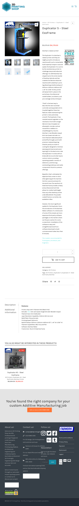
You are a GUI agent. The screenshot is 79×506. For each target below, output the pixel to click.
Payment (62, 446)
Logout (61, 454)
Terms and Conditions (66, 438)
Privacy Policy (63, 442)
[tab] (12, 305)
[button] (36, 24)
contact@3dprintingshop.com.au (36, 432)
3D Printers (51, 22)
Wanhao (51, 275)
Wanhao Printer (19, 379)
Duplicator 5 (57, 273)
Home (44, 22)
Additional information (10, 311)
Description (10, 305)
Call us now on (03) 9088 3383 (39, 410)
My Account (62, 450)
